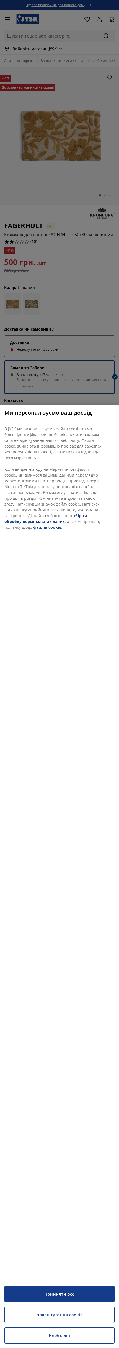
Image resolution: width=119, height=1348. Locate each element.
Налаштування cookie (59, 1314)
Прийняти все (59, 1294)
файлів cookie (47, 527)
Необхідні (59, 1335)
